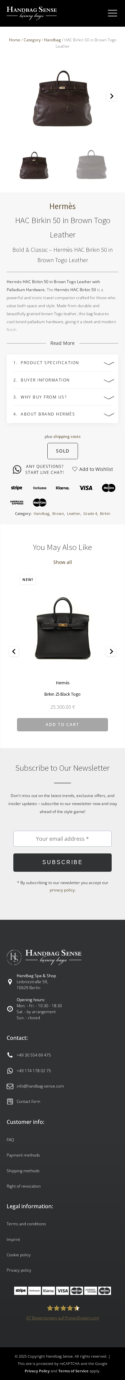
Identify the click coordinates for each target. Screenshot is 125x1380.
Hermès (62, 206)
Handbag (52, 40)
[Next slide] (111, 96)
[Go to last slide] (14, 651)
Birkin (105, 513)
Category (32, 40)
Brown (58, 513)
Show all (62, 562)
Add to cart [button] (62, 724)
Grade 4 (90, 513)
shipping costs (67, 437)
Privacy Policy (37, 1370)
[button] (34, 164)
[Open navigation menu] (112, 13)
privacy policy (62, 890)
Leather (73, 513)
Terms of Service (73, 1370)
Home (14, 40)
